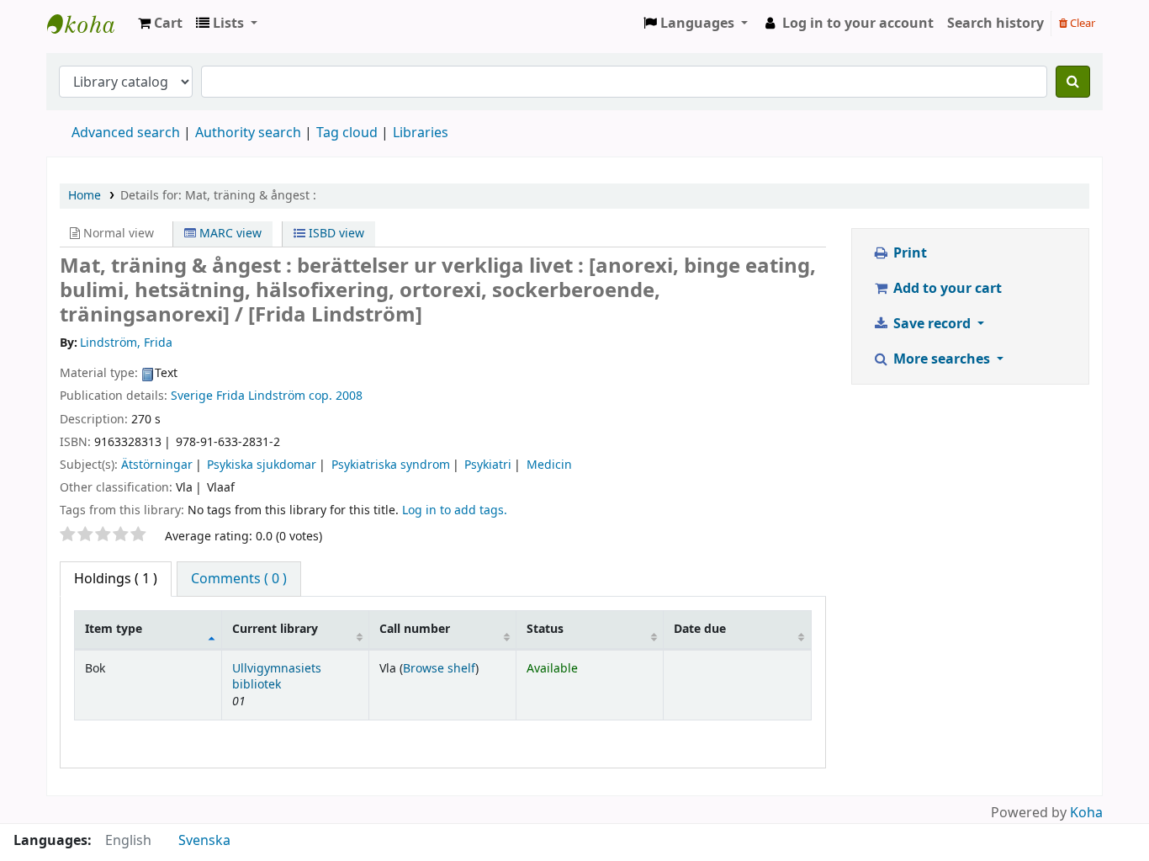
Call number (414, 629)
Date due (700, 629)
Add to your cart (946, 289)
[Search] (1073, 82)
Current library (275, 629)
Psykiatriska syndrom (390, 465)
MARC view (229, 233)
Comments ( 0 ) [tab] (239, 579)
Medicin (549, 465)
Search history (995, 23)
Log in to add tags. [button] (454, 510)
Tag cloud (347, 133)
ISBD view (334, 233)
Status (545, 629)
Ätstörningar (157, 465)
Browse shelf (439, 669)
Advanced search (125, 133)
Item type (113, 629)
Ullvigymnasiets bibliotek (276, 677)
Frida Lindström (260, 396)
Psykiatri (487, 465)
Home (84, 196)
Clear (1081, 23)
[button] (160, 23)
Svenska (204, 841)
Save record (932, 324)
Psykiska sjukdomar (261, 465)
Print (908, 253)
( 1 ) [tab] (115, 579)
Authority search (248, 133)
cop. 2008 (336, 396)
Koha (1086, 813)
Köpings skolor (89, 23)
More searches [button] (941, 359)
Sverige (192, 396)
